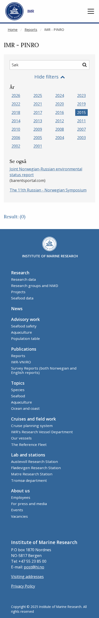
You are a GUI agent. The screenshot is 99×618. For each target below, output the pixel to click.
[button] (91, 11)
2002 (16, 146)
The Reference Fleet (29, 444)
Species (18, 389)
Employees (20, 497)
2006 (16, 137)
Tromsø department (29, 480)
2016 (59, 112)
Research (20, 272)
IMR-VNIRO (21, 362)
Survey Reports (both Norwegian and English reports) (43, 370)
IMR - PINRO (54, 29)
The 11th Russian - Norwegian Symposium (48, 190)
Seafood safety (24, 326)
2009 (37, 129)
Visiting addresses (27, 576)
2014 (16, 121)
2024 (59, 95)
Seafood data (22, 298)
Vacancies (19, 516)
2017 (37, 112)
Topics (18, 383)
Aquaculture (21, 332)
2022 (16, 104)
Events (17, 509)
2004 (59, 137)
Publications (23, 349)
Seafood (18, 395)
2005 (37, 137)
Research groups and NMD (34, 285)
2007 (81, 129)
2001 (37, 146)
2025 (37, 95)
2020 (59, 104)
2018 (16, 112)
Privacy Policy (23, 586)
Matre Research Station (31, 474)
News (17, 308)
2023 (81, 95)
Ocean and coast (25, 408)
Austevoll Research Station (34, 461)
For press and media (29, 503)
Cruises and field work (33, 419)
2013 (37, 121)
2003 (81, 137)
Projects (18, 291)
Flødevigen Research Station (36, 467)
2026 (16, 95)
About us (20, 491)
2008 (59, 129)
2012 (59, 121)
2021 (37, 104)
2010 (16, 129)
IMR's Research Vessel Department (42, 431)
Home (13, 29)
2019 (81, 104)
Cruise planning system (32, 425)
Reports (31, 29)
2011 (81, 121)
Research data (23, 279)
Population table (25, 338)
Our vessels (21, 438)
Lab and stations (28, 455)
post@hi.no (34, 567)
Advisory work (25, 319)
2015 (81, 112)
